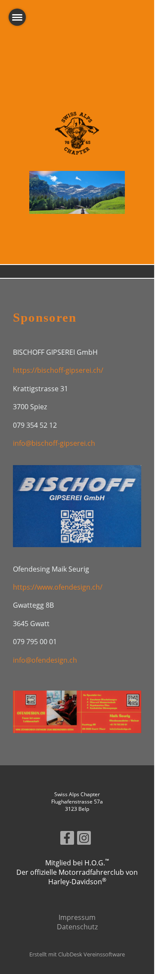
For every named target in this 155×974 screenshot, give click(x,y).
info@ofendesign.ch (45, 660)
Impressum (77, 917)
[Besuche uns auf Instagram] (84, 839)
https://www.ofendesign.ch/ (57, 587)
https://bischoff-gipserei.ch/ (58, 370)
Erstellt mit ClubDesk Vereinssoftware (77, 954)
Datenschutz (77, 926)
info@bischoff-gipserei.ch (54, 443)
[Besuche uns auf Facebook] (67, 839)
